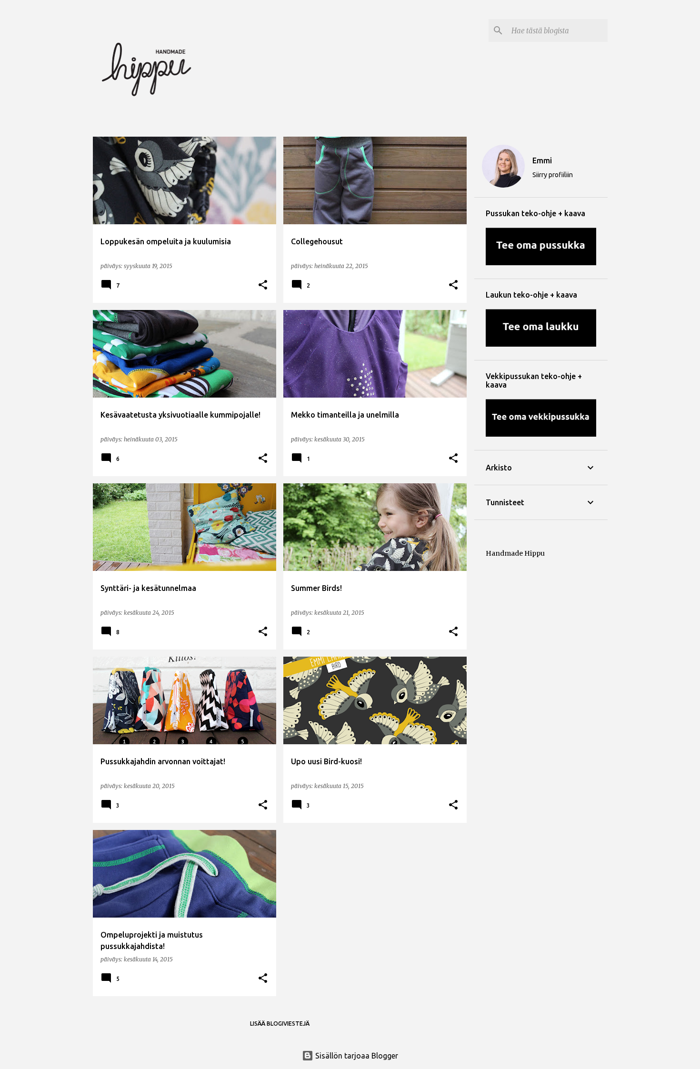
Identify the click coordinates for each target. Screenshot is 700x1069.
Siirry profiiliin (552, 175)
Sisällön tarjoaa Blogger (355, 1055)
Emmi (542, 160)
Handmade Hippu (515, 553)
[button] (263, 285)
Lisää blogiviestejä (280, 1023)
